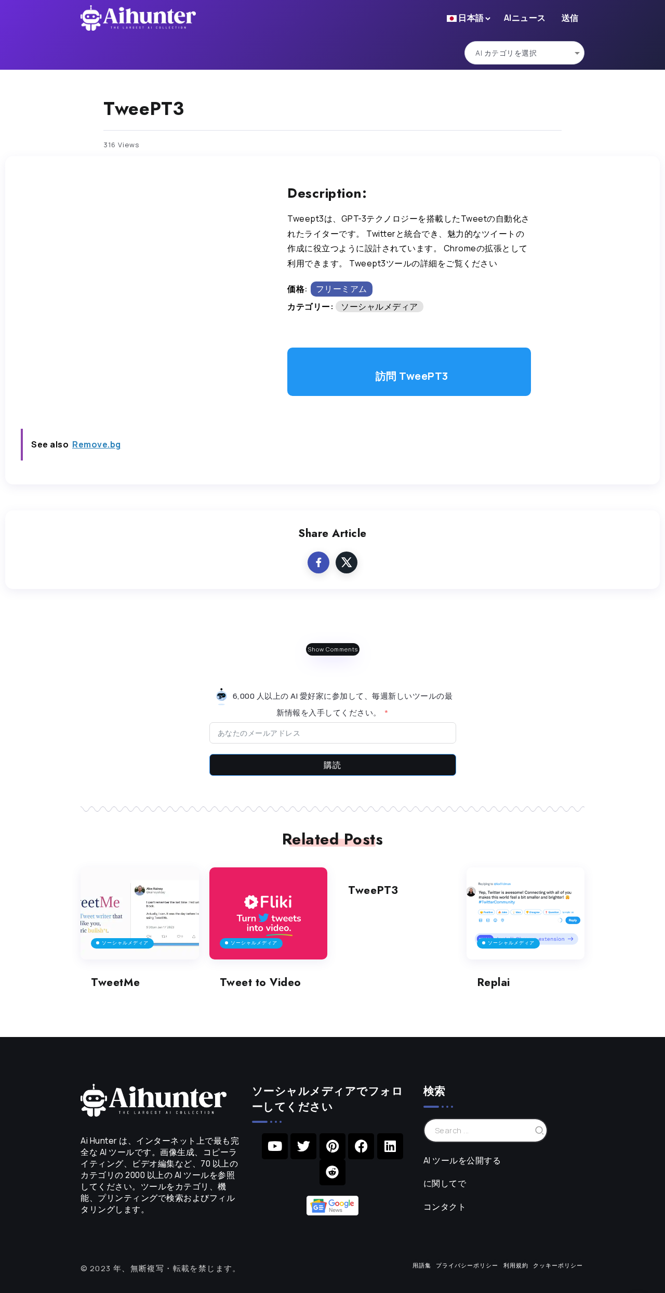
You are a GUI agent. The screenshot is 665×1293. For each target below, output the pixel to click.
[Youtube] (275, 1146)
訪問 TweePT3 (412, 376)
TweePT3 (373, 890)
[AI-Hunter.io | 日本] (154, 1099)
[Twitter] (303, 1146)
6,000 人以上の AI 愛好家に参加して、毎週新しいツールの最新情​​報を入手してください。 (342, 704)
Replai (493, 982)
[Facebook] (361, 1146)
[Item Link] (140, 913)
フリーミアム (341, 289)
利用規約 (515, 1265)
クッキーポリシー (558, 1265)
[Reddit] (332, 1172)
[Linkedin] (390, 1146)
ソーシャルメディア (379, 306)
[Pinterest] (332, 1146)
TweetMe (115, 982)
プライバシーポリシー (467, 1265)
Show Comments (333, 649)
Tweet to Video (260, 982)
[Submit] (540, 1130)
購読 (332, 765)
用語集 (422, 1265)
